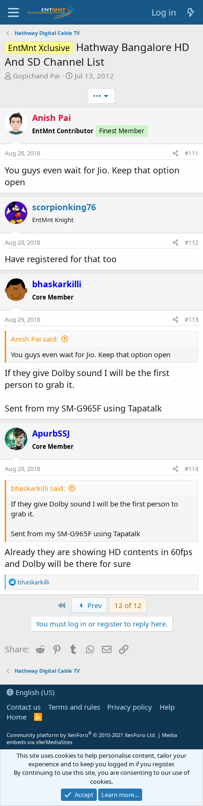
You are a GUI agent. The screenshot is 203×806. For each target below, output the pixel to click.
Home (16, 716)
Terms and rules (74, 707)
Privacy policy (129, 707)
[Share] (175, 153)
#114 (191, 468)
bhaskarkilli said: (38, 488)
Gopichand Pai (36, 75)
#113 (191, 319)
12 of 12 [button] (128, 605)
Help (167, 707)
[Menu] (13, 12)
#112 (191, 242)
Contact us (24, 707)
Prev (93, 605)
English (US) (34, 692)
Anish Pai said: (34, 338)
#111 (191, 153)
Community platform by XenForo (81, 734)
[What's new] (191, 12)
